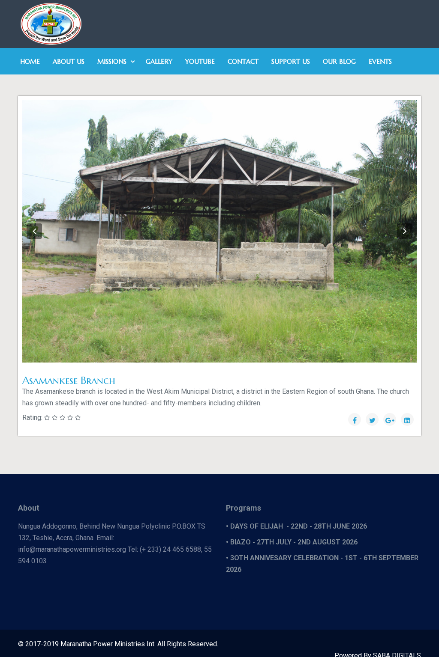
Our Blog (339, 61)
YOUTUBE (200, 61)
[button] (34, 231)
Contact (243, 61)
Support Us (290, 61)
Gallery (159, 61)
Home (30, 61)
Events (380, 61)
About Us (68, 61)
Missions (111, 61)
